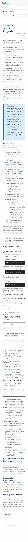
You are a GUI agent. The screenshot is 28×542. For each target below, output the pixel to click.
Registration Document (16, 415)
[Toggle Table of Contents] (14, 15)
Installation (11, 377)
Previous (7, 514)
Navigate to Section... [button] (7, 11)
